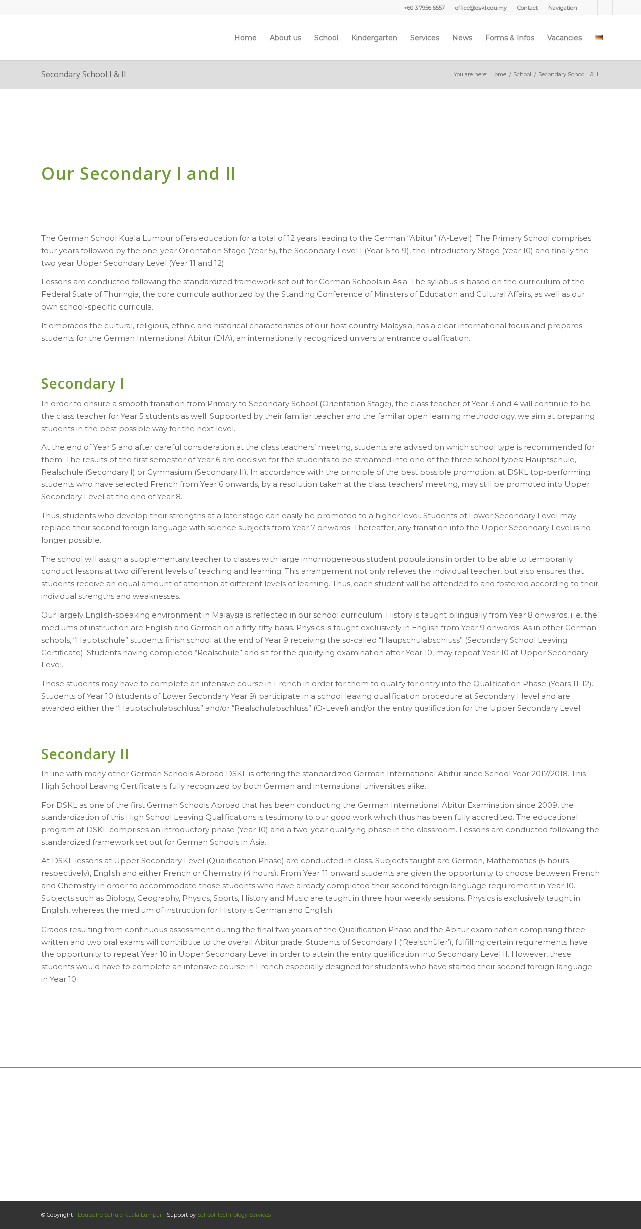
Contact (527, 7)
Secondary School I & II (83, 74)
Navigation (562, 7)
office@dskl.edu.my (481, 7)
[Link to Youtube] (605, 7)
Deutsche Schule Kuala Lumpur (120, 1214)
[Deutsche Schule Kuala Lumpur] (42, 37)
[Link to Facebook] (590, 7)
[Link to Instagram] (620, 7)
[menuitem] (424, 7)
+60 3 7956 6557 (424, 7)
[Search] (618, 37)
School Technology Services (234, 1214)
